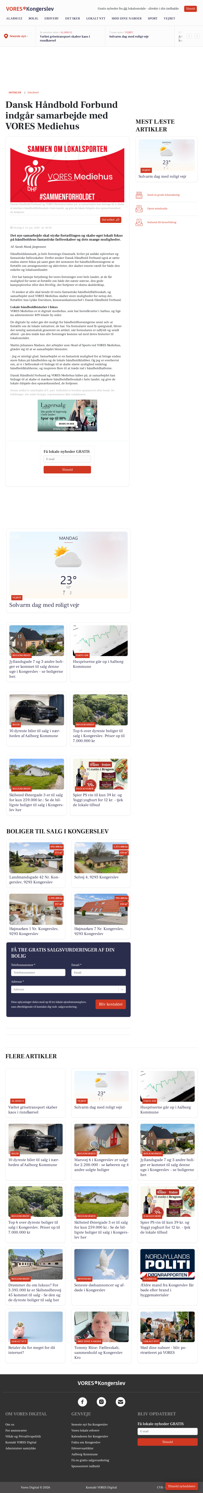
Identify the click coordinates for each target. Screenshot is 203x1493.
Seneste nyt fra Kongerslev (89, 1424)
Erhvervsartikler (82, 1448)
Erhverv (51, 18)
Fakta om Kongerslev (86, 1442)
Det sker (72, 18)
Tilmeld (190, 9)
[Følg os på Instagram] (101, 1402)
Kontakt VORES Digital (20, 1442)
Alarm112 (14, 18)
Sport (152, 18)
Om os (9, 1424)
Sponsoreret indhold (85, 1466)
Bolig (33, 18)
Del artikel (108, 220)
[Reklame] (67, 415)
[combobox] (13, 989)
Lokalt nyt (95, 18)
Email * (76, 965)
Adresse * (17, 982)
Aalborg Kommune (84, 1454)
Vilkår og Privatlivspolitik (23, 1436)
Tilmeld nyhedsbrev (181, 1486)
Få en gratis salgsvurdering (90, 1460)
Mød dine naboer (127, 18)
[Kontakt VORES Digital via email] (120, 1402)
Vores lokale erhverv (85, 1430)
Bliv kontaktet (111, 1004)
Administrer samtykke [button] (20, 1448)
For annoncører (16, 1430)
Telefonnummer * (23, 965)
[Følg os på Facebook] (82, 1402)
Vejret (169, 18)
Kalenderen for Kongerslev (89, 1436)
